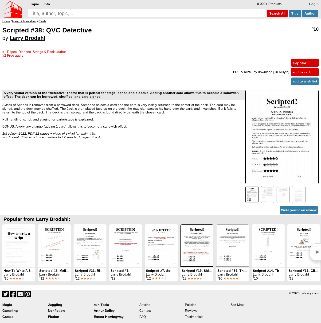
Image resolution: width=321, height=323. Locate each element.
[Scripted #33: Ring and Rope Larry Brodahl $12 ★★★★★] (90, 245)
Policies (190, 305)
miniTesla (101, 305)
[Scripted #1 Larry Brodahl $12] (125, 245)
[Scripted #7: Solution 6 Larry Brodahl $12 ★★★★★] (161, 245)
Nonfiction (56, 310)
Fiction (53, 317)
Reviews (191, 310)
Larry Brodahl (27, 38)
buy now (299, 63)
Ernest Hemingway (109, 317)
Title (294, 13)
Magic (7, 305)
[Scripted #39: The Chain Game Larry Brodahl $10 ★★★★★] (232, 245)
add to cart (301, 72)
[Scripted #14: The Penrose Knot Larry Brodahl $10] (268, 245)
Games (7, 317)
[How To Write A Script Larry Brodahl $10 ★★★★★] (18, 245)
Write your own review (299, 210)
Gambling (10, 310)
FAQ (142, 317)
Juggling (55, 305)
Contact (145, 310)
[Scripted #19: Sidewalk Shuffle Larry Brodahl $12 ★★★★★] (196, 245)
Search (276, 13)
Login (314, 4)
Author (310, 13)
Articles (144, 305)
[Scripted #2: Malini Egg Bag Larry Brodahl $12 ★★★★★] (54, 245)
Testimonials (194, 317)
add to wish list (305, 81)
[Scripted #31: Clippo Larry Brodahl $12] (303, 245)
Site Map (237, 305)
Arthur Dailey (104, 310)
